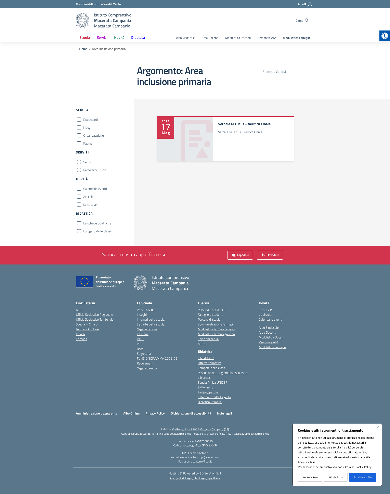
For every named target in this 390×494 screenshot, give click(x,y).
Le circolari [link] (266, 314)
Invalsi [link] (80, 334)
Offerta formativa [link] (209, 362)
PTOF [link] (140, 338)
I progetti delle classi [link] (211, 367)
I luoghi (88, 127)
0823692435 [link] (142, 433)
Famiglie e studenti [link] (210, 314)
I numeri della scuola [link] (151, 319)
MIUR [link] (79, 309)
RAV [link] (140, 348)
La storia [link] (142, 334)
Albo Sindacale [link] (185, 37)
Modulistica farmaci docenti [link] (216, 329)
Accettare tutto (363, 477)
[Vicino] (377, 427)
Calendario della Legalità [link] (214, 397)
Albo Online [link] (131, 413)
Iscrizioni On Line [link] (87, 329)
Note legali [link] (224, 413)
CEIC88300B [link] (209, 445)
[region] (337, 455)
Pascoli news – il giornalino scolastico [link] (223, 372)
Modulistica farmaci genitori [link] (216, 334)
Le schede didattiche (97, 223)
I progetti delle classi (97, 231)
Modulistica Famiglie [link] (297, 37)
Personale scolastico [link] (211, 309)
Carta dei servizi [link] (208, 338)
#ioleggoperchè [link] (208, 392)
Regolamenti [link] (145, 363)
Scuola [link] (84, 37)
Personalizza (310, 477)
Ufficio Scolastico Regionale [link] (94, 314)
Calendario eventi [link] (270, 319)
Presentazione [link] (146, 309)
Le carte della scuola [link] (151, 324)
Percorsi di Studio (94, 170)
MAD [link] (201, 343)
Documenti (90, 119)
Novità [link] (119, 37)
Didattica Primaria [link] (210, 401)
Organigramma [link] (147, 368)
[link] (384, 35)
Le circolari (90, 204)
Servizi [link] (102, 37)
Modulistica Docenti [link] (238, 37)
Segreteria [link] (144, 353)
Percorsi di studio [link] (209, 319)
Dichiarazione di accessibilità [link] (191, 413)
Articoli (88, 196)
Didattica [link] (138, 37)
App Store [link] (242, 254)
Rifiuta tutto (335, 477)
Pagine (87, 143)
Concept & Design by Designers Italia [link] (195, 478)
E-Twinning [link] (205, 387)
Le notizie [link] (265, 309)
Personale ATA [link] (267, 37)
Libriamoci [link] (204, 377)
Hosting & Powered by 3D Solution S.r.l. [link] (195, 473)
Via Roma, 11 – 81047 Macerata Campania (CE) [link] (200, 429)
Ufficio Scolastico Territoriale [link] (95, 319)
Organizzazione (93, 135)
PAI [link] (139, 343)
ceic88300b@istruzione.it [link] (175, 433)
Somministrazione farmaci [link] (215, 324)
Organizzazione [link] (147, 329)
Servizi (87, 162)
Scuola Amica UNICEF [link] (212, 382)
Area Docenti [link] (210, 37)
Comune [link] (81, 338)
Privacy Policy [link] (155, 413)
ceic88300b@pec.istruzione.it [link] (251, 433)
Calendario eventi (95, 188)
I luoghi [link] (142, 314)
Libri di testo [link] (206, 358)
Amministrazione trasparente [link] (96, 413)
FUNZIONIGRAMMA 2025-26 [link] (157, 358)
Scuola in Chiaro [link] (87, 324)
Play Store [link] (272, 254)
